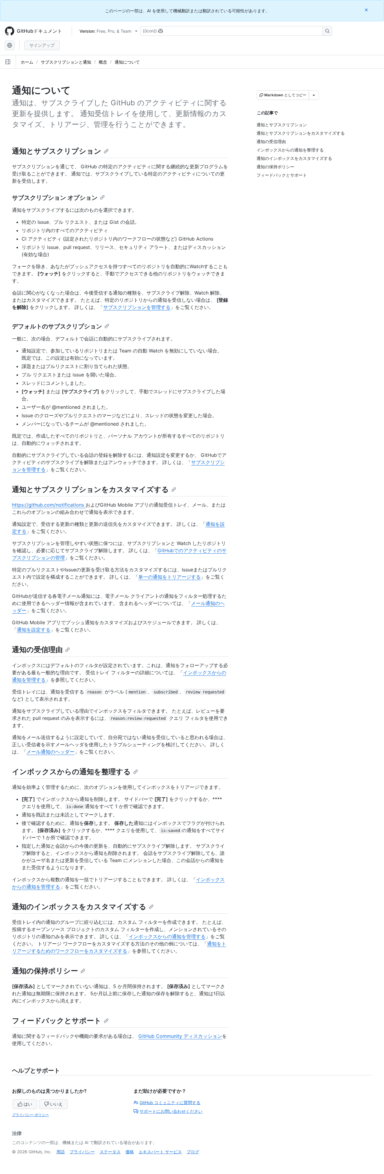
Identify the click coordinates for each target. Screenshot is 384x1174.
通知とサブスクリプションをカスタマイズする (90, 489)
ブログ (193, 1151)
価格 (129, 1151)
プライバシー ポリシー (30, 1115)
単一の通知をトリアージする (169, 577)
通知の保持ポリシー (45, 970)
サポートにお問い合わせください (171, 1111)
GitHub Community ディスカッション (180, 1036)
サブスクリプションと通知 (66, 61)
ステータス (110, 1151)
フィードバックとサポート (56, 1020)
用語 (60, 1151)
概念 (103, 61)
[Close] (367, 9)
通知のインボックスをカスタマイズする (79, 906)
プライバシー (82, 1151)
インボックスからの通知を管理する (167, 936)
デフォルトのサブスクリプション (57, 326)
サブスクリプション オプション (55, 197)
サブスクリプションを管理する (136, 307)
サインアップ (42, 45)
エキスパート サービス (160, 1151)
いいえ (56, 1104)
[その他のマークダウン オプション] (314, 95)
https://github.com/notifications (49, 505)
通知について (127, 61)
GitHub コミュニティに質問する (170, 1102)
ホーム (27, 61)
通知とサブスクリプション (56, 151)
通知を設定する (33, 630)
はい (28, 1104)
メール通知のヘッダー (50, 752)
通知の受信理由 (37, 649)
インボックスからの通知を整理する (71, 771)
